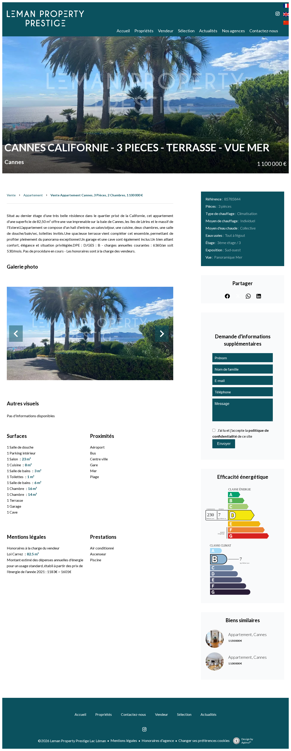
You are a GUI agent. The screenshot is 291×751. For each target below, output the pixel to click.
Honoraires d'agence (158, 740)
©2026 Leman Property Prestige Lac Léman (72, 741)
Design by (247, 740)
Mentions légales (123, 740)
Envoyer (224, 444)
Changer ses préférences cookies (204, 740)
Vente (11, 195)
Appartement (33, 195)
